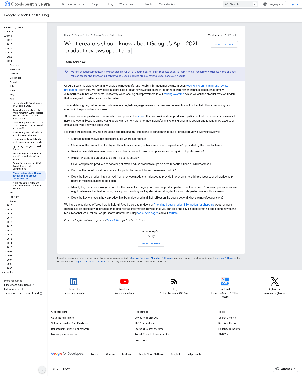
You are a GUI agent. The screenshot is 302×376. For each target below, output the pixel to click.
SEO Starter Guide (145, 323)
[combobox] (240, 4)
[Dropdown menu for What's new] (137, 4)
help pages (152, 213)
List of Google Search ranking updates (148, 71)
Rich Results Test (227, 323)
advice (141, 116)
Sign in (294, 4)
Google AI (176, 354)
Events (148, 4)
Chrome (110, 354)
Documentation (71, 4)
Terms (54, 368)
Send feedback (224, 44)
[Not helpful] (235, 35)
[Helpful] (229, 35)
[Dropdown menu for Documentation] (84, 4)
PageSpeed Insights (229, 329)
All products (194, 354)
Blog (110, 4)
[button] (23, 36)
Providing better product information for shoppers (184, 204)
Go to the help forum (62, 317)
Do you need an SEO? (146, 317)
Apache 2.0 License (226, 258)
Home (67, 35)
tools (140, 213)
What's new (126, 4)
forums (173, 213)
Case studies (167, 4)
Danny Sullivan (114, 220)
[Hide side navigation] (42, 369)
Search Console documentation (152, 334)
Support (97, 4)
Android (95, 354)
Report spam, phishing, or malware (70, 329)
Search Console (227, 317)
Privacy (66, 368)
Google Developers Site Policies (89, 261)
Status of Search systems (149, 329)
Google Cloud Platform (151, 354)
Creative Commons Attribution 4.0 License (152, 258)
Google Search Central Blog (26, 15)
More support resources (64, 334)
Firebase (127, 354)
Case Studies (142, 340)
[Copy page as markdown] (128, 51)
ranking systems (174, 94)
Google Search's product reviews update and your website (153, 76)
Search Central (38, 4)
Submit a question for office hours (70, 323)
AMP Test (223, 334)
